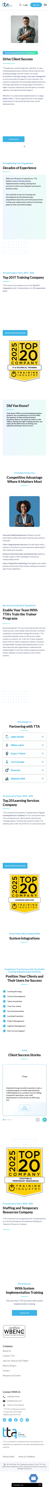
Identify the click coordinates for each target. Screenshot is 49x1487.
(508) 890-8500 (13, 1397)
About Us (7, 1351)
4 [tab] (10, 1119)
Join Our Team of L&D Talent (15, 1360)
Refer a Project (9, 1365)
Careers (6, 1370)
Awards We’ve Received (15, 333)
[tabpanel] (24, 1091)
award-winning (19, 181)
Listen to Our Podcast (15, 1405)
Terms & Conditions (26, 1456)
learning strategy (19, 76)
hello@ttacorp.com (14, 1401)
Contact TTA (8, 1355)
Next (44, 1120)
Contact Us (13, 139)
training (13, 74)
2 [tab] (6, 1119)
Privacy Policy (9, 1456)
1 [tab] (3, 1119)
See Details (25, 1108)
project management (38, 76)
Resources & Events (12, 1375)
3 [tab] (8, 1119)
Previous (38, 1120)
